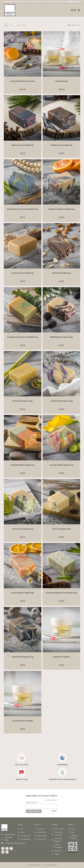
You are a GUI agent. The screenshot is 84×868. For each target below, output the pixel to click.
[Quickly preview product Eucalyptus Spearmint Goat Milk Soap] (40, 291)
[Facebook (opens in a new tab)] (71, 2)
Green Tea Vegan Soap (61, 529)
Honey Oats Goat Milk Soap (22, 273)
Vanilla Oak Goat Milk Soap (61, 145)
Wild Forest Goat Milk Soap (22, 145)
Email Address (32, 802)
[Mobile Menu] (78, 10)
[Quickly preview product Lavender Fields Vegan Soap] (79, 355)
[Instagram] (3, 852)
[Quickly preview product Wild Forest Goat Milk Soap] (40, 99)
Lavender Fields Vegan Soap (61, 401)
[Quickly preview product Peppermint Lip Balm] (79, 611)
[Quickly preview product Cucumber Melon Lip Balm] (40, 675)
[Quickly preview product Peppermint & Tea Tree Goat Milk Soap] (40, 163)
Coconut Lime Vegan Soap (22, 529)
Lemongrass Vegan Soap (22, 401)
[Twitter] (7, 848)
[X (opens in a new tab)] (68, 2)
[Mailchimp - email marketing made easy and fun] (53, 811)
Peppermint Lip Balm (61, 657)
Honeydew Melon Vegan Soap (22, 465)
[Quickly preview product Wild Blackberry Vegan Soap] (79, 291)
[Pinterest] (7, 852)
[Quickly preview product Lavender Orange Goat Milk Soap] (79, 163)
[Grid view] (6, 25)
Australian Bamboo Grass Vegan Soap (61, 593)
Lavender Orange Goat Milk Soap (61, 209)
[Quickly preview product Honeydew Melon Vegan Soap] (40, 419)
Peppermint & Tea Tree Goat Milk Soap (22, 209)
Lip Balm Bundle (61, 81)
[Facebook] (3, 848)
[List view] (11, 25)
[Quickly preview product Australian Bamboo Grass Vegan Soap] (79, 547)
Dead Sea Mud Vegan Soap (22, 657)
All (79, 25)
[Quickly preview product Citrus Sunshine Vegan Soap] (40, 547)
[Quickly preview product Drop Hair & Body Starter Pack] (40, 35)
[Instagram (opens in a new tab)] (76, 2)
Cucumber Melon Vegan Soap (61, 465)
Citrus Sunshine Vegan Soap (22, 593)
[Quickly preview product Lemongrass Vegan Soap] (40, 355)
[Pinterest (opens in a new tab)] (74, 2)
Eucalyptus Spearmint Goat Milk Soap (22, 337)
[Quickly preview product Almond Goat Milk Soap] (79, 227)
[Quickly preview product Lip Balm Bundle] (79, 35)
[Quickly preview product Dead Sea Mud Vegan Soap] (40, 611)
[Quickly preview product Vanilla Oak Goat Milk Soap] (79, 99)
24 (73, 25)
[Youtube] (11, 848)
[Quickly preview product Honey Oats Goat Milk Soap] (40, 227)
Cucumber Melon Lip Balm (22, 721)
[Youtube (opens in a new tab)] (79, 2)
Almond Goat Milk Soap (61, 273)
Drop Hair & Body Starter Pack (22, 81)
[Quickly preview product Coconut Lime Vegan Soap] (40, 483)
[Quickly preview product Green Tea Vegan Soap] (79, 483)
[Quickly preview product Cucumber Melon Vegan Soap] (79, 419)
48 (76, 25)
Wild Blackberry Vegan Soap (61, 337)
